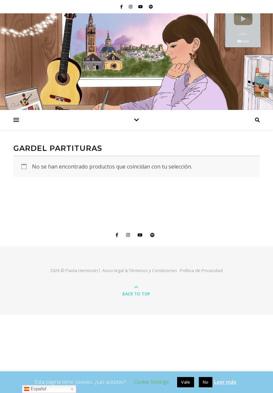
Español (37, 388)
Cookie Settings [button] (151, 381)
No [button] (205, 382)
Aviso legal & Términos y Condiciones (139, 270)
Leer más (225, 381)
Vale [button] (185, 382)
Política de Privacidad (201, 270)
